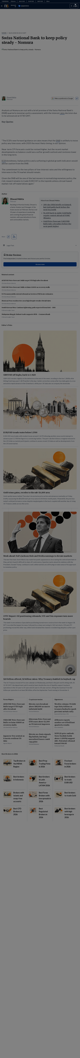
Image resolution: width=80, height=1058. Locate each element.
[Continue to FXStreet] (75, 4)
